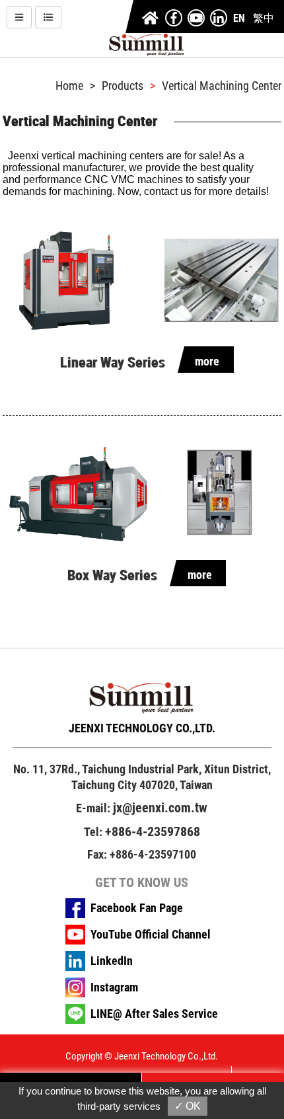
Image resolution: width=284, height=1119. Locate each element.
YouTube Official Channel (150, 935)
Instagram (114, 987)
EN (239, 18)
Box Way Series (112, 575)
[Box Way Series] (141, 493)
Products (122, 86)
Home (69, 86)
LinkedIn (111, 961)
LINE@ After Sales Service (154, 1014)
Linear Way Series (112, 362)
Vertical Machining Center (221, 86)
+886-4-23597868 (152, 831)
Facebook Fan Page (136, 908)
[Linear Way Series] (141, 280)
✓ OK (187, 1106)
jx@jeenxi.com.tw (160, 808)
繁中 (263, 18)
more (207, 361)
